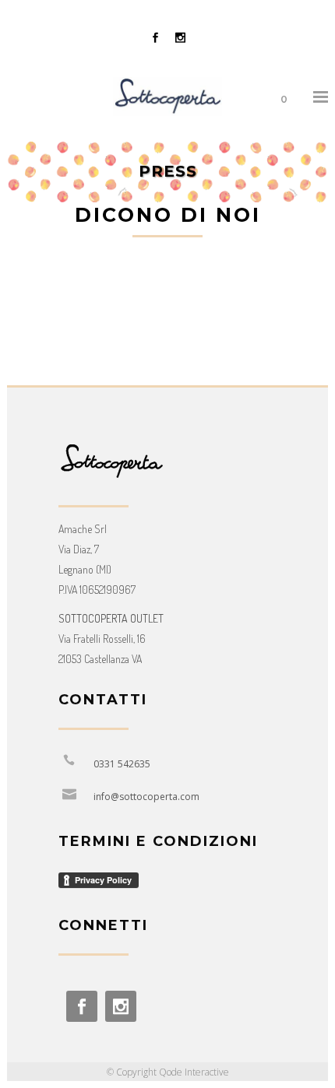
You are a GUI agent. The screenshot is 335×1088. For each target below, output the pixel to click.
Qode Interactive (194, 1072)
